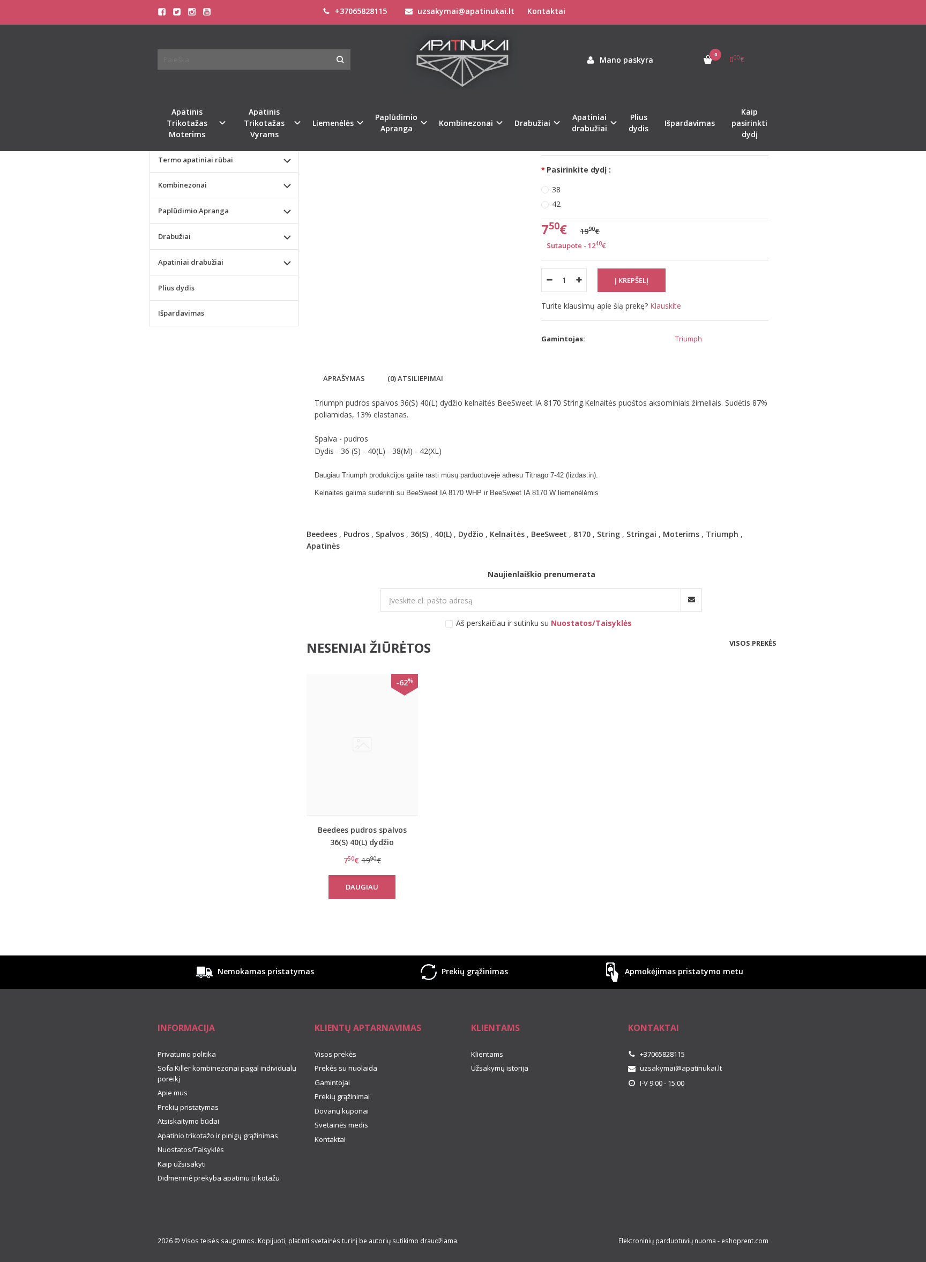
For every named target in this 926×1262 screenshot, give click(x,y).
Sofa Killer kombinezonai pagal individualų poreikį (227, 1073)
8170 (582, 534)
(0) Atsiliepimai (415, 378)
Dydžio (470, 534)
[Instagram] (192, 12)
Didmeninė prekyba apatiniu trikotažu (219, 1178)
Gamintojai (332, 1082)
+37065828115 (360, 11)
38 (556, 189)
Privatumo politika (187, 1054)
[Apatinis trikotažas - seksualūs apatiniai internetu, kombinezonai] (463, 59)
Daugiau (362, 887)
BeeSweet (549, 534)
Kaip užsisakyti (182, 1164)
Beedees (322, 534)
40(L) (443, 534)
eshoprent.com (744, 1240)
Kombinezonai (182, 185)
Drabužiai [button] (532, 123)
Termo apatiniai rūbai (195, 160)
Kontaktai (546, 11)
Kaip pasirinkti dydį (749, 123)
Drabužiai (174, 236)
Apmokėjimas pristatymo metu (683, 971)
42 (556, 204)
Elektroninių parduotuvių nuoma (667, 1240)
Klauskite (665, 306)
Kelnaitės (507, 534)
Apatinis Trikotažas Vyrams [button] (264, 123)
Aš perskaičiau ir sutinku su (544, 623)
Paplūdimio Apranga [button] (396, 122)
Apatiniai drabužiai (190, 262)
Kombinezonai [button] (466, 123)
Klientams (495, 1028)
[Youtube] (207, 12)
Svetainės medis (341, 1125)
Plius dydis (638, 122)
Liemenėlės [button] (333, 123)
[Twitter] (177, 12)
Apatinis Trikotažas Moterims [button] (187, 123)
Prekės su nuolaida (346, 1068)
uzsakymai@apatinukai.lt (464, 11)
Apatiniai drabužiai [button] (589, 122)
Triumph (688, 338)
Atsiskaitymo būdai (188, 1121)
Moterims (681, 534)
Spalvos (390, 534)
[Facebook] (162, 12)
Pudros (356, 534)
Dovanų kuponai (342, 1111)
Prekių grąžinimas (473, 971)
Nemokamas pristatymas (264, 971)
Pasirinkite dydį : (579, 170)
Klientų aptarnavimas (368, 1028)
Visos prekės (752, 643)
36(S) (419, 534)
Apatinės (323, 546)
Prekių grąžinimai (342, 1096)
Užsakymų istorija (499, 1068)
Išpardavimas (689, 123)
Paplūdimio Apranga (193, 210)
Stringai (641, 534)
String (608, 534)
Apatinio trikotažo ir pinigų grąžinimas (218, 1135)
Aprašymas (344, 378)
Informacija (186, 1028)
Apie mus (173, 1092)
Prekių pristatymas (188, 1107)
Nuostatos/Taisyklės (191, 1149)
